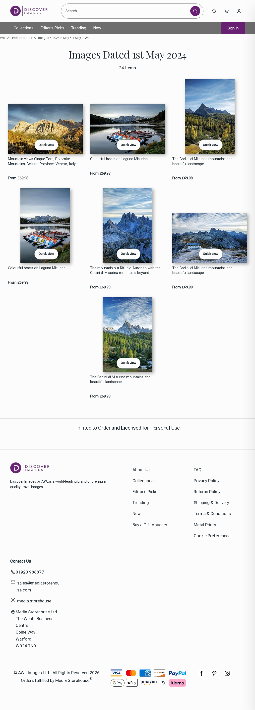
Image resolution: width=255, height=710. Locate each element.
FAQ (197, 469)
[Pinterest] (214, 675)
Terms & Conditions (212, 513)
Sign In (233, 28)
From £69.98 (18, 178)
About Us (141, 469)
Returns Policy (207, 491)
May (66, 38)
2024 (56, 38)
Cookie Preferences (212, 535)
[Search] (195, 11)
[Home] (33, 10)
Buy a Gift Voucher (149, 524)
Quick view (46, 145)
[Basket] (226, 11)
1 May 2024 (80, 38)
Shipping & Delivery (211, 502)
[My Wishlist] (214, 11)
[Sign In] (239, 11)
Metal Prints (205, 524)
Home (25, 38)
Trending (78, 28)
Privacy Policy (206, 480)
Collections (23, 28)
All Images (41, 38)
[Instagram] (227, 675)
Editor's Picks (52, 28)
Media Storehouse (72, 680)
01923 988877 (30, 572)
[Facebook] (201, 675)
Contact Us (20, 561)
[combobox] (126, 10)
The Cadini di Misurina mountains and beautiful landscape (202, 161)
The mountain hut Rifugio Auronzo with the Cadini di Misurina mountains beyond (125, 270)
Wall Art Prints (10, 38)
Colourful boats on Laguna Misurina (119, 159)
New (97, 28)
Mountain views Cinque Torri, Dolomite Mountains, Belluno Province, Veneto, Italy (42, 161)
